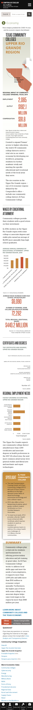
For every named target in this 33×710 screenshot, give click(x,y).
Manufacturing (6, 676)
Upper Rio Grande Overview (11, 648)
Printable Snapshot (9, 653)
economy (12, 23)
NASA (3, 681)
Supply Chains (6, 695)
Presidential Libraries (8, 687)
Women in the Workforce (10, 701)
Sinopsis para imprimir (11, 659)
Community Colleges (8, 668)
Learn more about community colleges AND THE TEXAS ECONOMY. (15, 612)
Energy (3, 673)
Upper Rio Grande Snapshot (11, 651)
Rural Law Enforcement (9, 692)
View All (4, 645)
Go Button (29, 14)
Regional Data (6, 690)
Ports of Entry (6, 684)
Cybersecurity (6, 670)
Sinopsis (4, 656)
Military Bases (6, 679)
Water (3, 698)
